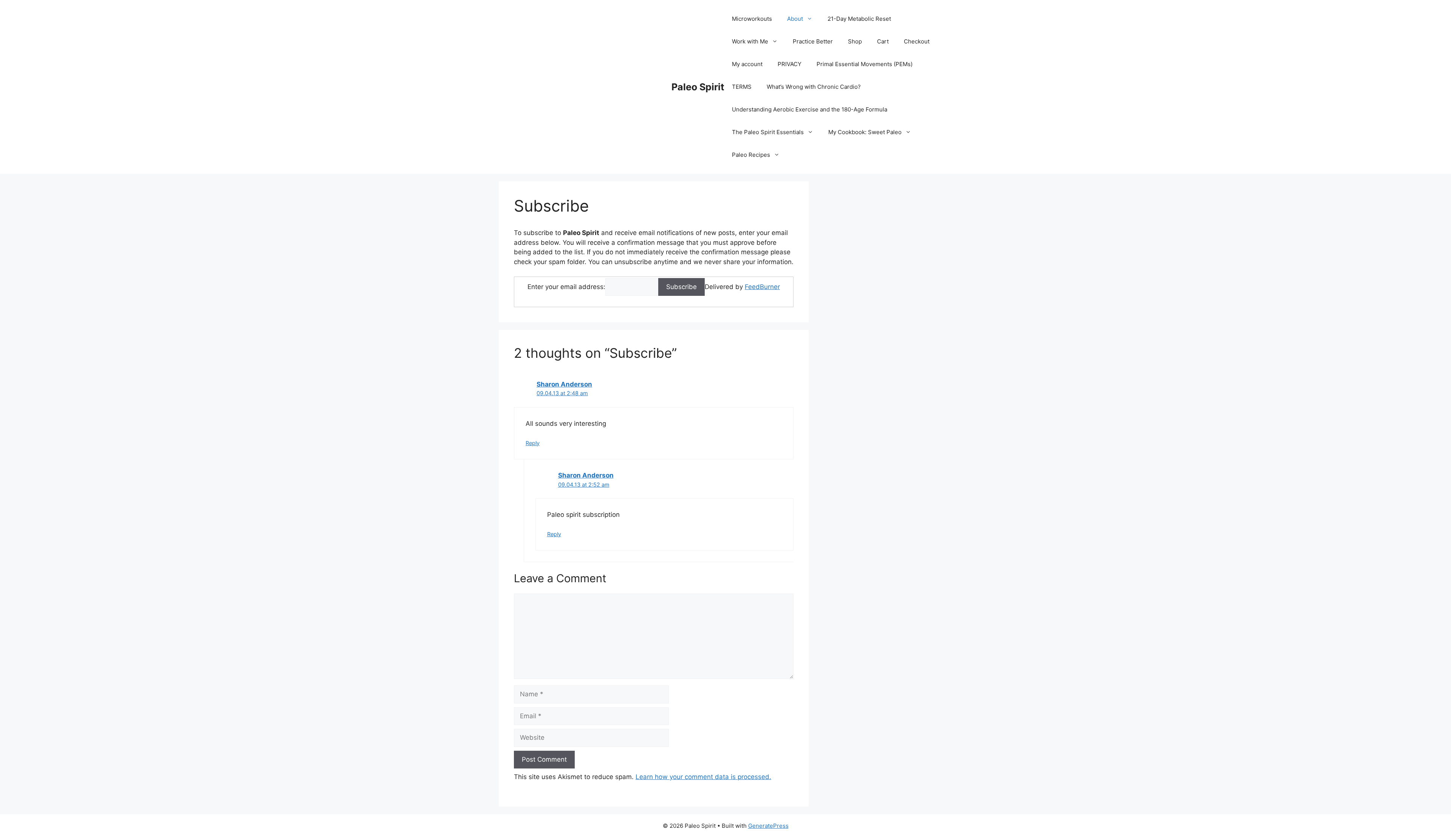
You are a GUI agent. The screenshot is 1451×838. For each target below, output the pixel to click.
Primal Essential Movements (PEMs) (865, 64)
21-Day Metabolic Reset (859, 18)
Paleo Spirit (697, 87)
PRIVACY (789, 64)
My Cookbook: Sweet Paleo (865, 132)
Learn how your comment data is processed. (703, 777)
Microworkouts (752, 18)
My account (747, 64)
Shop (855, 41)
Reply (533, 443)
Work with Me (750, 41)
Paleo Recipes (751, 154)
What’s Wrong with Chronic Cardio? (814, 86)
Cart (883, 41)
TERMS (742, 86)
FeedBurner (762, 287)
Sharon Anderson (564, 384)
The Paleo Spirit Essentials (768, 132)
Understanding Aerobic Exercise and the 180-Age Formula (809, 109)
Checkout (917, 41)
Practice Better (813, 41)
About (795, 18)
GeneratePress (768, 825)
